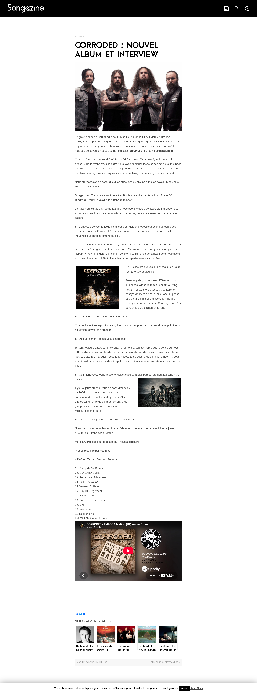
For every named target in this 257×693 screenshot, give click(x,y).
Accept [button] (184, 688)
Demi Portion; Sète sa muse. (164, 662)
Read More (196, 688)
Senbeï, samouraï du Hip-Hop (93, 662)
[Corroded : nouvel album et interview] (128, 96)
